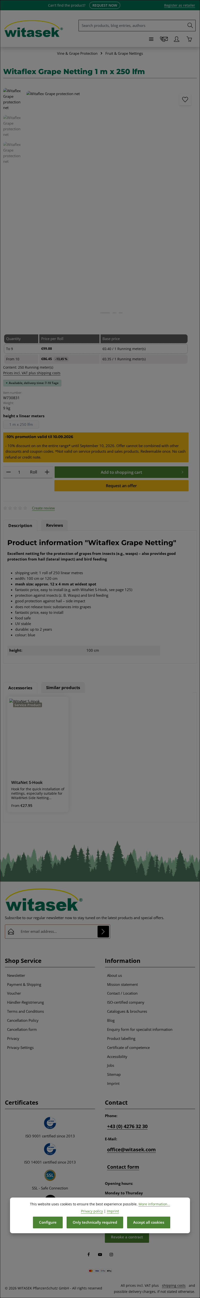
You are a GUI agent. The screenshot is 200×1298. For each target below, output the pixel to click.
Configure (48, 1222)
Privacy (13, 1038)
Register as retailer (179, 5)
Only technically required (95, 1222)
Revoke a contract (127, 1237)
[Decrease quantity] (8, 472)
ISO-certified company (125, 1002)
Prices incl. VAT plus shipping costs (31, 373)
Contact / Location (122, 993)
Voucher (14, 993)
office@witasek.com (131, 1149)
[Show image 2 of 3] (114, 312)
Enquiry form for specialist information (139, 1029)
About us (114, 975)
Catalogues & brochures (127, 1011)
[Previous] (35, 203)
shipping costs (174, 1285)
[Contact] (164, 39)
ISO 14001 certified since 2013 (50, 1162)
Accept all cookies (148, 1222)
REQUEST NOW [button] (104, 5)
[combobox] (132, 25)
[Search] (190, 25)
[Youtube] (100, 1255)
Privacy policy (92, 1211)
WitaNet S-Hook (27, 782)
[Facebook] (89, 1255)
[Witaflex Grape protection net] (111, 204)
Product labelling (121, 1038)
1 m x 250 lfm (21, 424)
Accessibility (117, 1056)
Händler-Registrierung (25, 1002)
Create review (43, 508)
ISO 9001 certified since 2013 (50, 1136)
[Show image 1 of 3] (105, 312)
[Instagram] (111, 1255)
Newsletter (16, 975)
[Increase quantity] (47, 472)
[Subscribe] (103, 931)
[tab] (20, 525)
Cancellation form (22, 1029)
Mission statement (122, 984)
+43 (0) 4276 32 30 (127, 1126)
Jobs (110, 1065)
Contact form (123, 1167)
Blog (111, 1020)
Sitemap (114, 1074)
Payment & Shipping (24, 984)
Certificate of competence (128, 1047)
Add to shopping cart (121, 472)
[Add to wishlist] (185, 99)
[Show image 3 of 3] (121, 312)
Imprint (113, 1083)
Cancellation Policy (23, 1020)
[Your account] (176, 39)
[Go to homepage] (33, 29)
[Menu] (151, 39)
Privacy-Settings (20, 1047)
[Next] (188, 203)
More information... (154, 1204)
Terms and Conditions (25, 1011)
